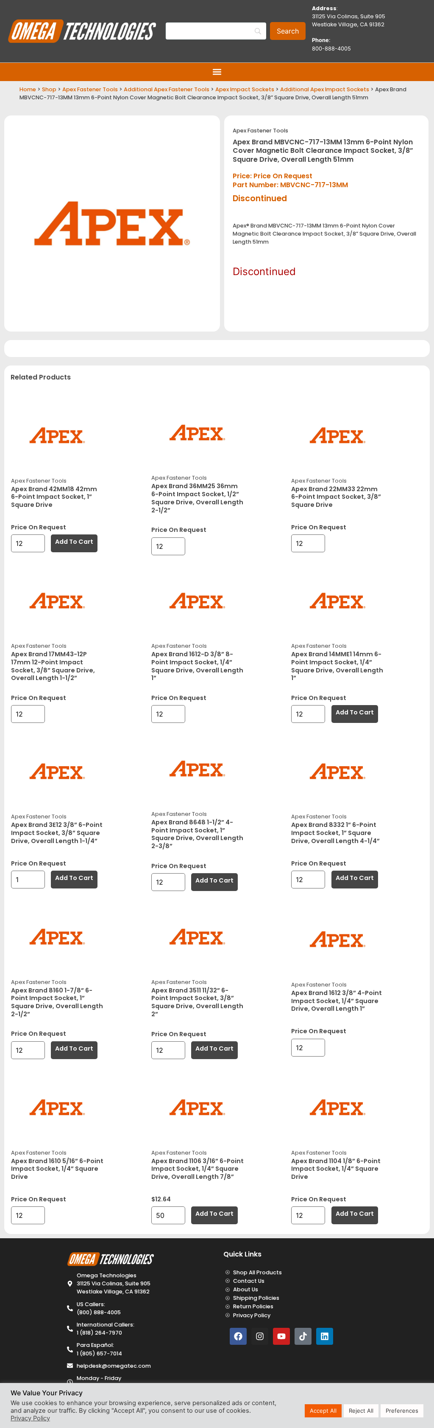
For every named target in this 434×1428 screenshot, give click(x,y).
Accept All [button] (323, 1410)
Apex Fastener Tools (90, 89)
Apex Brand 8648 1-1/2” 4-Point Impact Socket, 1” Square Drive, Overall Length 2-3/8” (197, 834)
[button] (217, 72)
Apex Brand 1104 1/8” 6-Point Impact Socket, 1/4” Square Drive (336, 1169)
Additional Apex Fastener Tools (166, 89)
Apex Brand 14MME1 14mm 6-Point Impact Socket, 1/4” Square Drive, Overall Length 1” (337, 666)
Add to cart (74, 541)
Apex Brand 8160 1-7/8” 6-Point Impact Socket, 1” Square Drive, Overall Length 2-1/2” (57, 1002)
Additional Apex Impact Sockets (324, 89)
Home (27, 89)
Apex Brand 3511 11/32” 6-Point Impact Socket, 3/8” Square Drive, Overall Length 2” (197, 1002)
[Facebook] (238, 1336)
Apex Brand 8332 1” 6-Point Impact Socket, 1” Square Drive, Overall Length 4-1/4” (335, 833)
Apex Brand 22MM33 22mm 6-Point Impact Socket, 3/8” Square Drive (336, 497)
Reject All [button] (361, 1410)
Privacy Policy (30, 1418)
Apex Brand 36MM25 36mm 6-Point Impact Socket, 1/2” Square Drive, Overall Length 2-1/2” (197, 498)
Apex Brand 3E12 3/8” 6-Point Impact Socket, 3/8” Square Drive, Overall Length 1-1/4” (57, 833)
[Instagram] (259, 1336)
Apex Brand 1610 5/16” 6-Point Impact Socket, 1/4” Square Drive (57, 1169)
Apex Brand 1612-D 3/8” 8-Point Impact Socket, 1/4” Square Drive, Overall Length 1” (197, 666)
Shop (49, 89)
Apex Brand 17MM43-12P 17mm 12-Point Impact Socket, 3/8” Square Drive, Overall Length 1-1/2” (53, 666)
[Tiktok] (303, 1336)
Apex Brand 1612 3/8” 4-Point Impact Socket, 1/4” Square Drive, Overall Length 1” (336, 1001)
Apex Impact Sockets (244, 89)
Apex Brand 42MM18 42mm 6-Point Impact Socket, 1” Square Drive (54, 497)
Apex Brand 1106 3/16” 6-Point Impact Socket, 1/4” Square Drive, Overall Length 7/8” (197, 1169)
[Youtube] (281, 1336)
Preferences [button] (402, 1410)
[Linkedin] (324, 1336)
